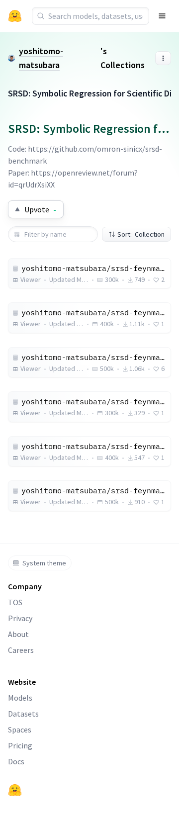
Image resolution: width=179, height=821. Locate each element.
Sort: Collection (141, 234)
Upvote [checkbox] (40, 209)
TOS (15, 602)
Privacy (20, 618)
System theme (44, 562)
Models (20, 698)
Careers (21, 650)
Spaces (19, 729)
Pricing (20, 745)
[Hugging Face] (15, 790)
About (18, 634)
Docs (16, 761)
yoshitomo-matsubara (41, 58)
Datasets (23, 714)
